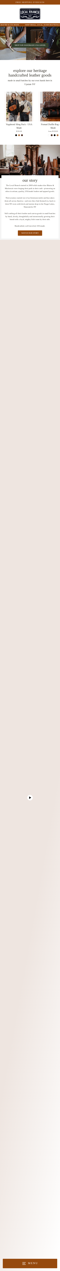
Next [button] (53, 40)
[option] (30, 43)
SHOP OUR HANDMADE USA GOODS (30, 45)
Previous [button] (7, 40)
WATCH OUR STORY (30, 233)
